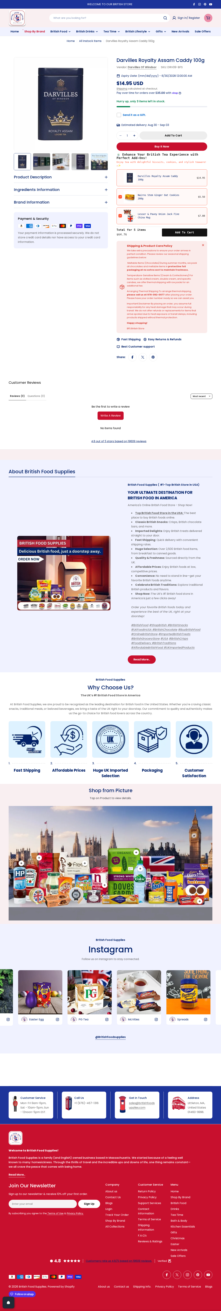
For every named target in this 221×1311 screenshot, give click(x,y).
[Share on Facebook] (132, 357)
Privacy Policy (164, 1287)
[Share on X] (143, 357)
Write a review (110, 416)
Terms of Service (189, 1287)
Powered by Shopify (61, 1287)
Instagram (110, 949)
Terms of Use (55, 1213)
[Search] (165, 18)
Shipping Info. (142, 1287)
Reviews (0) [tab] (17, 396)
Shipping (122, 88)
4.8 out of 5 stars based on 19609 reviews (118, 441)
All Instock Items (90, 41)
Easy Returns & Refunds (164, 339)
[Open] (8, 1302)
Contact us (121, 1287)
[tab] (42, 472)
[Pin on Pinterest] (153, 357)
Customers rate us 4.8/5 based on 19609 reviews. (119, 1261)
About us (104, 1287)
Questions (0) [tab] (36, 396)
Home (71, 41)
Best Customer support (138, 347)
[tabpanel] (110, 573)
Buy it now (162, 147)
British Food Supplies (32, 1287)
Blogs (208, 1287)
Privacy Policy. (75, 1213)
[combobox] (109, 18)
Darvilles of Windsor (142, 67)
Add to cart (184, 232)
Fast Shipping (131, 339)
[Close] (203, 245)
